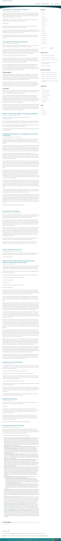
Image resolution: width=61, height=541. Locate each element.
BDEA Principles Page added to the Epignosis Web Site (20, 114)
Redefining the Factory (10, 399)
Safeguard (5, 462)
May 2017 (43, 14)
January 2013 (44, 39)
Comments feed (44, 112)
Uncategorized (44, 101)
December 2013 (44, 35)
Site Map (56, 3)
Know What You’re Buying (11, 211)
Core (14, 461)
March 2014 (43, 31)
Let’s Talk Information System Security (50, 72)
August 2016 (44, 22)
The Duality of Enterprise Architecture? (15, 42)
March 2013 (43, 37)
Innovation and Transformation (13, 362)
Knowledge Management (46, 90)
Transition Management (45, 99)
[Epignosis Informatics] (11, 0)
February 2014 (44, 33)
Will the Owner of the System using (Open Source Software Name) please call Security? (19, 261)
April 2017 (43, 16)
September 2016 (44, 20)
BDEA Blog (38, 3)
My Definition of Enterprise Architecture (16, 9)
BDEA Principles (45, 3)
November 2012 (44, 43)
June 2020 (43, 12)
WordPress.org (44, 114)
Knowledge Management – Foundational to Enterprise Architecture (20, 134)
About (52, 3)
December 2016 (44, 18)
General (43, 88)
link (6, 126)
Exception (33, 462)
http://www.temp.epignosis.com (7, 118)
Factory (7, 460)
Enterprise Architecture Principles (13, 425)
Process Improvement (45, 92)
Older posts (5, 524)
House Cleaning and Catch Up (12, 249)
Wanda (43, 74)
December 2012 (44, 41)
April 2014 (43, 29)
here (6, 403)
